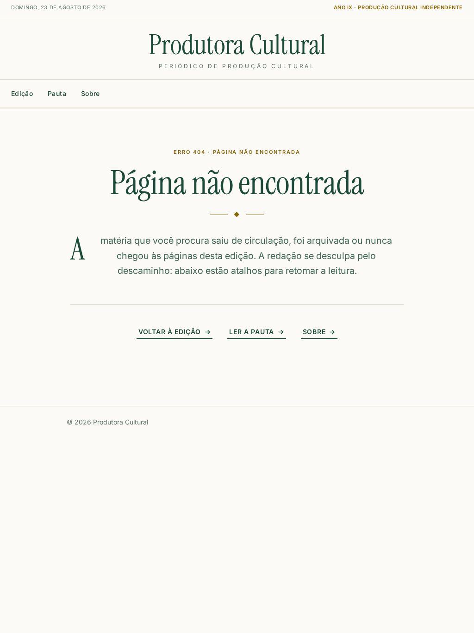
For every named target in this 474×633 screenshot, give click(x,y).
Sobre (90, 93)
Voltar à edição (174, 331)
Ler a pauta (256, 331)
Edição (22, 93)
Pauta (57, 93)
